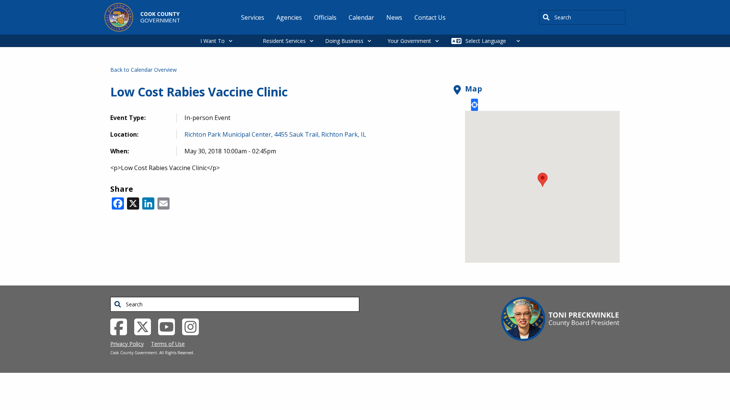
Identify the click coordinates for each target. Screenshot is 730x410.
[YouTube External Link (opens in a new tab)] (169, 326)
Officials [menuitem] (325, 17)
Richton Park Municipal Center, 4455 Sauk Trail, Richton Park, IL (275, 134)
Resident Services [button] (284, 40)
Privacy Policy (127, 343)
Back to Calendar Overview (143, 69)
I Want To (212, 40)
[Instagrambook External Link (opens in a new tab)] (193, 326)
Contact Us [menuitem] (430, 17)
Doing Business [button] (344, 40)
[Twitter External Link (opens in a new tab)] (145, 326)
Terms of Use (168, 343)
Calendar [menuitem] (361, 17)
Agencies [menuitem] (289, 17)
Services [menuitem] (252, 17)
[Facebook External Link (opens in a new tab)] (121, 326)
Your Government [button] (409, 40)
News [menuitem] (394, 17)
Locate (474, 105)
